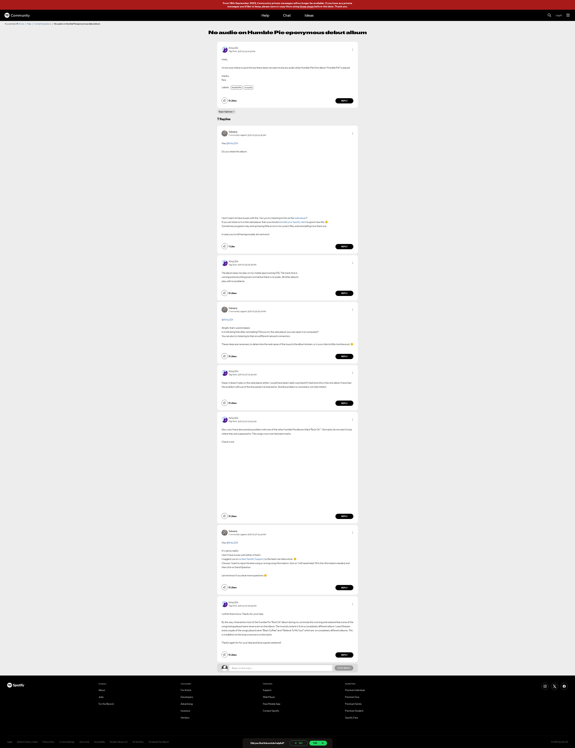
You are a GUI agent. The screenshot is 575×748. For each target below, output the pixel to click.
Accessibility (99, 742)
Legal (9, 742)
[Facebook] (564, 686)
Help (265, 15)
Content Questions (42, 23)
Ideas (309, 15)
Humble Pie (236, 87)
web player (300, 218)
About (102, 690)
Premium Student (354, 710)
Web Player (269, 697)
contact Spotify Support (251, 559)
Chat (287, 15)
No (300, 743)
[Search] (549, 15)
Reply (344, 100)
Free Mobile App (271, 703)
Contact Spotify (271, 710)
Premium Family (353, 703)
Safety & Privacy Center (27, 742)
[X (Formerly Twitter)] (554, 686)
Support (267, 690)
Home (21, 23)
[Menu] (568, 15)
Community (20, 15)
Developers (187, 697)
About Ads (84, 742)
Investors (185, 710)
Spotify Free (351, 717)
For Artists (186, 690)
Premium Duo (352, 697)
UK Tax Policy (138, 742)
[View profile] (225, 49)
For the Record (106, 703)
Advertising (187, 703)
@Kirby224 (232, 143)
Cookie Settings (67, 742)
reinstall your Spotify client (292, 222)
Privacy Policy (48, 742)
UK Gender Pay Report (159, 742)
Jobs (101, 697)
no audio (248, 87)
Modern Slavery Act (118, 742)
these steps (307, 6)
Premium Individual (355, 690)
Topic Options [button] (226, 111)
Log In (559, 15)
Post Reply (344, 668)
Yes (315, 743)
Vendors (185, 717)
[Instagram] (545, 686)
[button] (352, 49)
